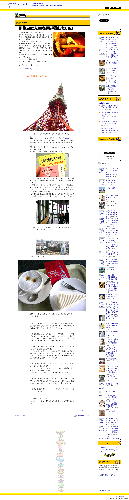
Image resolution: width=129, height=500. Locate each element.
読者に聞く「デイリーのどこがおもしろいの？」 (112, 197)
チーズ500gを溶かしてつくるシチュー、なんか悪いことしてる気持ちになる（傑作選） (112, 53)
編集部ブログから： (106, 103)
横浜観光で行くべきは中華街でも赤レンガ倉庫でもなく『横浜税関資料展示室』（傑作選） (112, 42)
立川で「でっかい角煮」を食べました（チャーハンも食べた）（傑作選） (112, 80)
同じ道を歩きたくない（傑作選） (112, 70)
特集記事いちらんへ (83, 415)
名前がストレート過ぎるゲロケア (112, 296)
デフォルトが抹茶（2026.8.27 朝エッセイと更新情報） (109, 130)
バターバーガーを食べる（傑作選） (112, 62)
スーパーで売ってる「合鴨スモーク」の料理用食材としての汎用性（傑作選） (112, 287)
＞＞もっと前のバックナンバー (109, 438)
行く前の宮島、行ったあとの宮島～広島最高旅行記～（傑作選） (112, 404)
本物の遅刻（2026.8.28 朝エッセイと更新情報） (109, 123)
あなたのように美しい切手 (112, 317)
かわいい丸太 (110, 411)
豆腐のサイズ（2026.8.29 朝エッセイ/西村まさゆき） (109, 107)
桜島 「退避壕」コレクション (112, 377)
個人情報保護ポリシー (122, 496)
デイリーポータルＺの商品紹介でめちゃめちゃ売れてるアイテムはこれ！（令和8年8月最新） (112, 243)
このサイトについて (37, 3)
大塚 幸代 (28, 69)
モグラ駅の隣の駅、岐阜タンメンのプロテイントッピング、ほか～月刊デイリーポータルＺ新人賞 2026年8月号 (112, 308)
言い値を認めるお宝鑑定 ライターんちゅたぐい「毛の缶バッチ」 (109, 115)
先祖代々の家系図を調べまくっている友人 (112, 333)
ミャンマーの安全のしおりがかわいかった (112, 325)
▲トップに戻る (20, 415)
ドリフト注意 (110, 188)
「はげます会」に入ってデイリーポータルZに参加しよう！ (109, 450)
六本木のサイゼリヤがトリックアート (112, 182)
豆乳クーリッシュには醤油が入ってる (112, 254)
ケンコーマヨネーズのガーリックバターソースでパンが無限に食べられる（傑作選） (112, 351)
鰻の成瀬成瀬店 (111, 359)
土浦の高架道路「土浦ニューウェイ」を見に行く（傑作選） (112, 89)
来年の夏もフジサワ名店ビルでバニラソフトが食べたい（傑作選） (112, 222)
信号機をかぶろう (112, 267)
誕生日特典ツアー (66, 138)
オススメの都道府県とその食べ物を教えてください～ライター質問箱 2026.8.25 (112, 430)
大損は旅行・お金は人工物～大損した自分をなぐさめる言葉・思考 (112, 369)
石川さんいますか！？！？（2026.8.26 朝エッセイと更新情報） (112, 394)
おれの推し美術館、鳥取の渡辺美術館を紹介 (112, 261)
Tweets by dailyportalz (104, 490)
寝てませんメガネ (112, 384)
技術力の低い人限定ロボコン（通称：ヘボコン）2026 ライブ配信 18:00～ (112, 172)
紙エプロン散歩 (111, 203)
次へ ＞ (84, 411)
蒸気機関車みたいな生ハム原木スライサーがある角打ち (112, 421)
